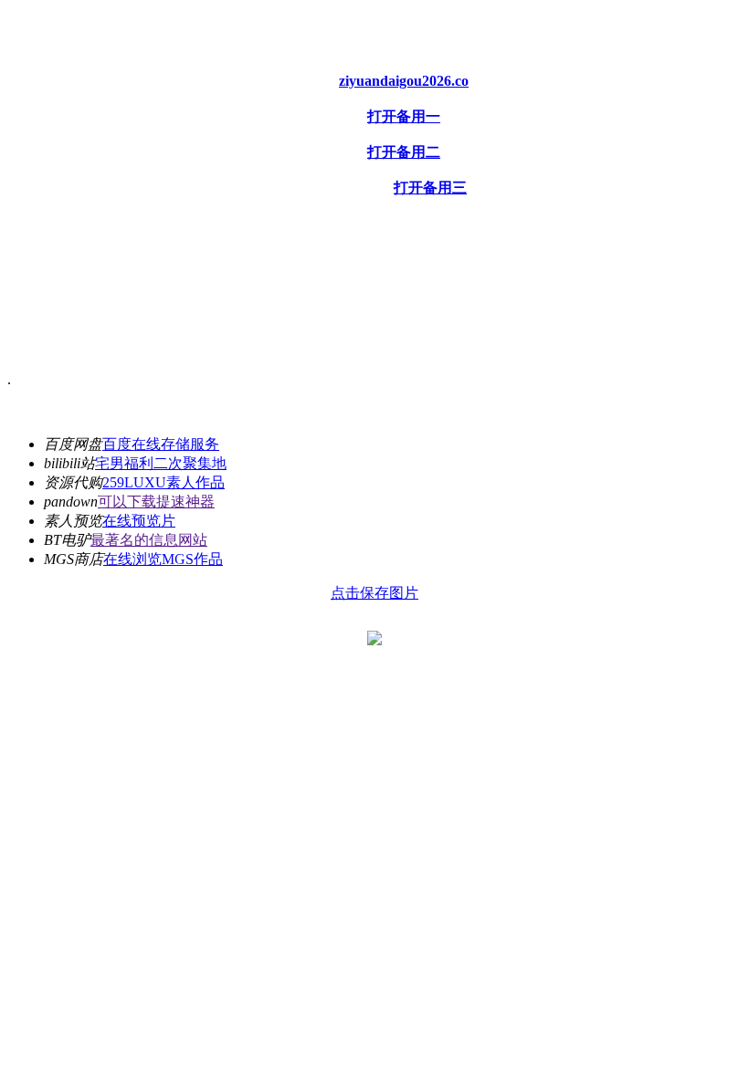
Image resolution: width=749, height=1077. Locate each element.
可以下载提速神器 (156, 501)
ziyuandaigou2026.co (404, 81)
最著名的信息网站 (148, 540)
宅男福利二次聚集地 (161, 463)
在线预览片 (138, 520)
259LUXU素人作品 (163, 482)
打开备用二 (403, 152)
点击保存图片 (374, 593)
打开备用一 (403, 116)
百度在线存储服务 (160, 444)
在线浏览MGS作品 (163, 559)
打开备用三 (430, 187)
